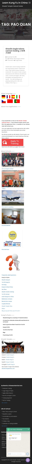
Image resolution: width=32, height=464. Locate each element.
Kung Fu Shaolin (10, 362)
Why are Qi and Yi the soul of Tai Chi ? (11, 311)
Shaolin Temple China (7, 306)
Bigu (4, 332)
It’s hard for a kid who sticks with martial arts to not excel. (16, 321)
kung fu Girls (6, 327)
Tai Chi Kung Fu (6, 282)
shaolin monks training (8, 291)
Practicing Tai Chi (8, 335)
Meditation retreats (7, 299)
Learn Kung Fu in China (8, 296)
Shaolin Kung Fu (10, 355)
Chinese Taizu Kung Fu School (16, 58)
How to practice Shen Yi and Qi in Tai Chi (14, 324)
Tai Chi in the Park (8, 330)
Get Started (4, 402)
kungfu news (18, 60)
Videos (3, 308)
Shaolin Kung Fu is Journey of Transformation (15, 318)
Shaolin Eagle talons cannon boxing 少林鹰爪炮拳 (15, 51)
